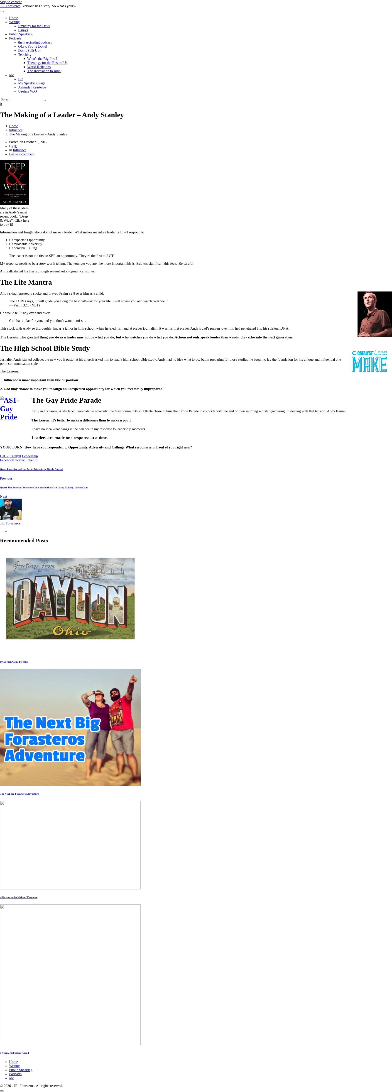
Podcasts (15, 38)
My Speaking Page (31, 83)
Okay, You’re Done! (32, 46)
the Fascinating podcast (34, 42)
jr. (15, 146)
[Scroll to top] (2, 1091)
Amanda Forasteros (32, 87)
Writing (14, 22)
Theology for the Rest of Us (47, 63)
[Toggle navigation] (2, 11)
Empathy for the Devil (34, 26)
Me (11, 75)
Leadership (30, 456)
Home (13, 18)
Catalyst (15, 456)
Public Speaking (20, 34)
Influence (19, 150)
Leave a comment (21, 154)
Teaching (24, 54)
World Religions (39, 67)
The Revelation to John (44, 71)
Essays (23, 30)
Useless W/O (27, 91)
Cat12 (4, 456)
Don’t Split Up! (29, 50)
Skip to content (11, 2)
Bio (20, 79)
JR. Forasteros (10, 6)
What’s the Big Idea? (42, 59)
